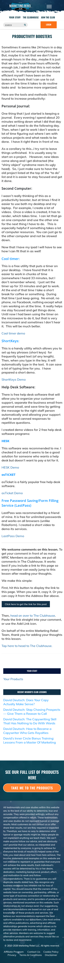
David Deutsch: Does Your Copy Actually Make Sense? (26, 702)
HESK (5, 441)
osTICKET (9, 475)
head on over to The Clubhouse (32, 615)
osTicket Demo (12, 493)
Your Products (13, 679)
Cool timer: (11, 258)
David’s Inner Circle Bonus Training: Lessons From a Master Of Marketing (29, 740)
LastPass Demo (13, 536)
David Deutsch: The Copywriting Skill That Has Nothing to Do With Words (29, 721)
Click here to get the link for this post (26, 604)
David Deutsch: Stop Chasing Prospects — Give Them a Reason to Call (31, 712)
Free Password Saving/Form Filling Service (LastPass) (30, 503)
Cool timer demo (13, 333)
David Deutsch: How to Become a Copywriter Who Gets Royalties (27, 731)
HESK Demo (10, 467)
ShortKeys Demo (14, 379)
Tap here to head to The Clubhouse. (27, 646)
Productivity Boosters (32, 36)
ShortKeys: (10, 340)
